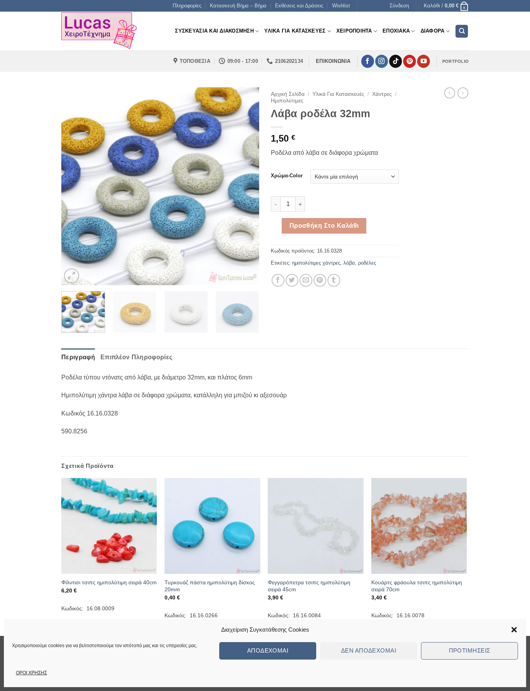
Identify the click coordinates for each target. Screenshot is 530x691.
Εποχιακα (396, 31)
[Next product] (449, 92)
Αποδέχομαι (268, 650)
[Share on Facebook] (278, 280)
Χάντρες (382, 94)
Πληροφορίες (187, 6)
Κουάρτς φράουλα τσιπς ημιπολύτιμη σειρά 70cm (416, 586)
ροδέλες (367, 263)
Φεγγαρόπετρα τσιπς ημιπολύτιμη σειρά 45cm (309, 586)
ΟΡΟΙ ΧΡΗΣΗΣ (31, 672)
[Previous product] (462, 92)
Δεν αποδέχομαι (368, 650)
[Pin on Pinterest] (319, 280)
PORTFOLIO (455, 61)
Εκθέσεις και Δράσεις (299, 6)
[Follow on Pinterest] (409, 61)
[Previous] (75, 186)
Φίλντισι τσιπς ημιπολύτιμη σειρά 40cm (109, 582)
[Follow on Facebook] (367, 61)
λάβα (349, 263)
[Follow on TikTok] (395, 61)
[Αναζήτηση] (462, 31)
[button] (514, 630)
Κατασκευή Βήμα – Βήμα (238, 6)
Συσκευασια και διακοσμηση (214, 31)
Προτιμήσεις (469, 650)
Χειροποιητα (354, 31)
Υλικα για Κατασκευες (295, 31)
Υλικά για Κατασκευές (338, 94)
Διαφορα (433, 31)
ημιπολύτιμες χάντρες (316, 263)
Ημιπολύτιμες (287, 101)
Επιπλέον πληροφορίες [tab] (136, 357)
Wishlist (341, 6)
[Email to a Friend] (306, 280)
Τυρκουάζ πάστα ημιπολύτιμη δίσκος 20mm (210, 586)
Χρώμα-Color (287, 175)
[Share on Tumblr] (333, 280)
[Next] (246, 186)
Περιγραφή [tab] (78, 357)
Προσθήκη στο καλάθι (324, 225)
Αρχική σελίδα (288, 94)
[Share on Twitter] (292, 280)
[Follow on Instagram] (381, 61)
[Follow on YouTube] (423, 61)
